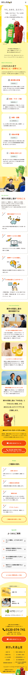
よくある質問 (8, 657)
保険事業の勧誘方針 (7, 662)
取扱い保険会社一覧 (20, 652)
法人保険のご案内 (20, 654)
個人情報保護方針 (20, 659)
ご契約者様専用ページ (20, 657)
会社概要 (8, 659)
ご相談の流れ (8, 654)
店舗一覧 (8, 652)
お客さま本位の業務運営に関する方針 (20, 662)
